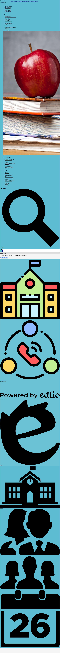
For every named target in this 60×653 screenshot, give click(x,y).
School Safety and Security (8, 23)
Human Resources (7, 178)
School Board (7, 18)
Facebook (2, 249)
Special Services (7, 182)
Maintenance (6, 179)
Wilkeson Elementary (8, 10)
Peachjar (2, 251)
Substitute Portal (7, 183)
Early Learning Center (8, 11)
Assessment (6, 172)
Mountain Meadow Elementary (9, 9)
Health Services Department (9, 177)
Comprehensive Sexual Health (9, 167)
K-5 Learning (7, 161)
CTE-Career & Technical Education (10, 163)
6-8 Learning (6, 162)
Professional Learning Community (9, 159)
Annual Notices (7, 28)
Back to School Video (8, 16)
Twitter (2, 250)
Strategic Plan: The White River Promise (10, 17)
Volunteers (6, 25)
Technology (6, 184)
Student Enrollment (7, 20)
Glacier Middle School (8, 7)
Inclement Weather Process (8, 22)
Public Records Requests (8, 181)
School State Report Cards (8, 160)
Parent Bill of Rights (7, 30)
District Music (7, 164)
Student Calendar (7, 19)
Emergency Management (8, 175)
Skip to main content (3, 0)
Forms (6, 26)
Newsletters (6, 24)
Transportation (7, 185)
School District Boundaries (8, 21)
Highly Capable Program (8, 165)
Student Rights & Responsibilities (9, 29)
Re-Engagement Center (8, 166)
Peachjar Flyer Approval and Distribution (10, 27)
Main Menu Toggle (3, 2)
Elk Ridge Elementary (8, 8)
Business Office (7, 173)
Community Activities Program (9, 174)
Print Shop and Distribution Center (9, 180)
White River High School (8, 6)
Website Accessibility (3, 381)
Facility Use (6, 176)
